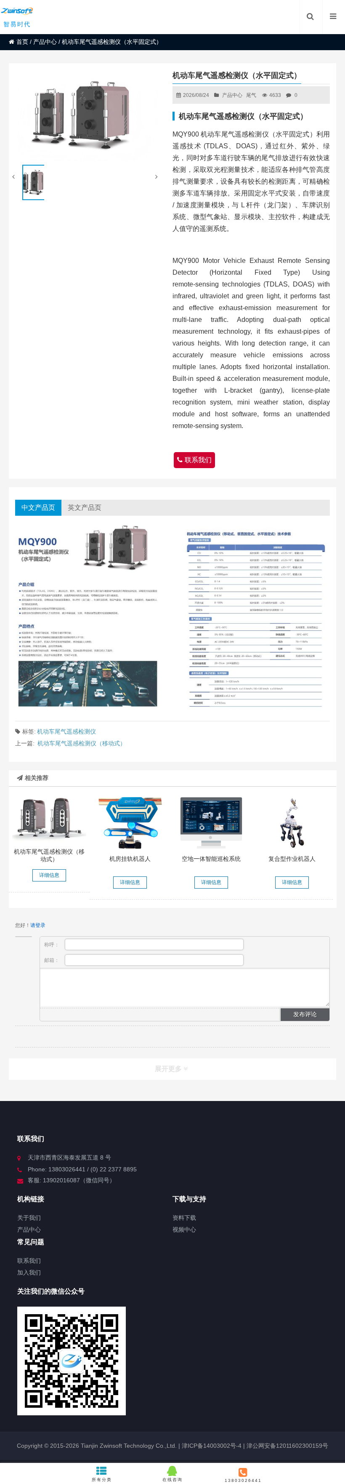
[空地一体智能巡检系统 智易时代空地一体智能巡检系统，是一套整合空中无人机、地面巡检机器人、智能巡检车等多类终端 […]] (211, 823)
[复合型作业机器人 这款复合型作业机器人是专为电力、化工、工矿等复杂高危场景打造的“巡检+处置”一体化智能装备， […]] (292, 823)
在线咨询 (172, 1479)
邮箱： (52, 960)
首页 (22, 41)
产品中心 (45, 41)
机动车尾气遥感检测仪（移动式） (81, 743)
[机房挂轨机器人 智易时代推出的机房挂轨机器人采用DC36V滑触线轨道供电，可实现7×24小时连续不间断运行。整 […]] (130, 823)
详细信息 (49, 875)
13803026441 (243, 1480)
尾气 (251, 95)
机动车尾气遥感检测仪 (66, 731)
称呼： (52, 945)
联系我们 (198, 459)
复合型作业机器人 (292, 858)
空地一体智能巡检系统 (211, 858)
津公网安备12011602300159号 (287, 1445)
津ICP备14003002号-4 (211, 1445)
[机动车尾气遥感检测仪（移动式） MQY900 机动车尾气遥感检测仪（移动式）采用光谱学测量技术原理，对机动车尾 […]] (49, 819)
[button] (157, 177)
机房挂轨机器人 (130, 858)
